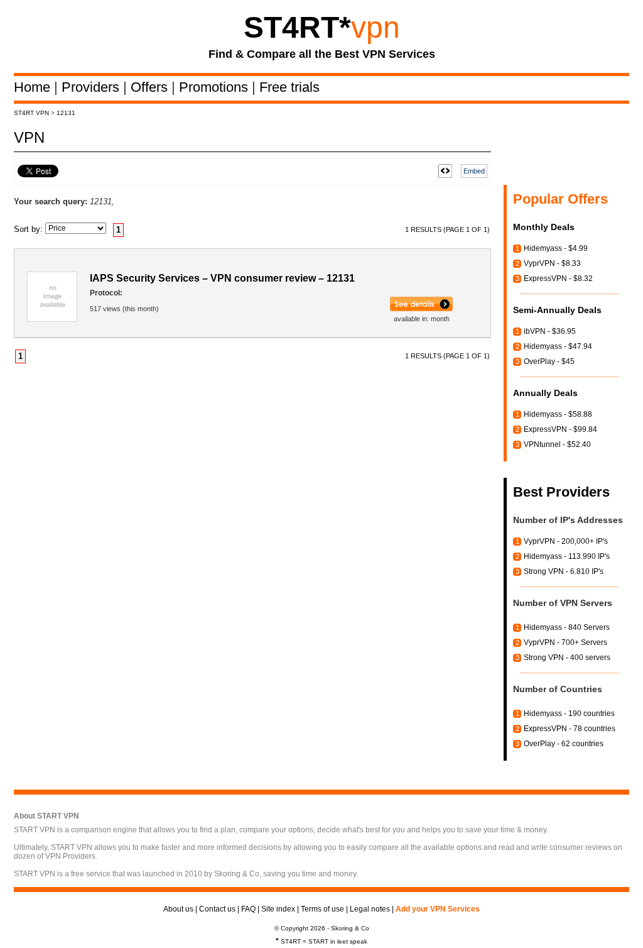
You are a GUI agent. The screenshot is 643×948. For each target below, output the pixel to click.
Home (34, 87)
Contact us (217, 909)
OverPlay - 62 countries (563, 743)
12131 (66, 112)
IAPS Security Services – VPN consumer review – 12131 (222, 278)
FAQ (248, 909)
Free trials (289, 87)
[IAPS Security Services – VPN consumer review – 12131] (421, 308)
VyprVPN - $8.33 (552, 263)
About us (178, 909)
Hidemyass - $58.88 (558, 414)
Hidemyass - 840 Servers (567, 627)
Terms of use (322, 909)
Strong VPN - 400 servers (567, 657)
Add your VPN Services (438, 909)
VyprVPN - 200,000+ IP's (566, 541)
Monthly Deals (544, 227)
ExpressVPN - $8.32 (558, 278)
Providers (92, 87)
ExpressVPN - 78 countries (569, 728)
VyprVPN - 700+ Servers (565, 642)
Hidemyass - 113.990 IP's (567, 556)
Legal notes (370, 909)
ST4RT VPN (31, 112)
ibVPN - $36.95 (550, 331)
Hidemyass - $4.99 (556, 248)
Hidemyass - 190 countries (569, 713)
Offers (151, 87)
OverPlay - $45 (549, 361)
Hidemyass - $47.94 (558, 346)
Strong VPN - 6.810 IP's (563, 571)
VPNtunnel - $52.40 (557, 444)
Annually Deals (545, 393)
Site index (278, 909)
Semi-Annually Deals (557, 310)
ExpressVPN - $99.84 (560, 429)
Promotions (215, 87)
